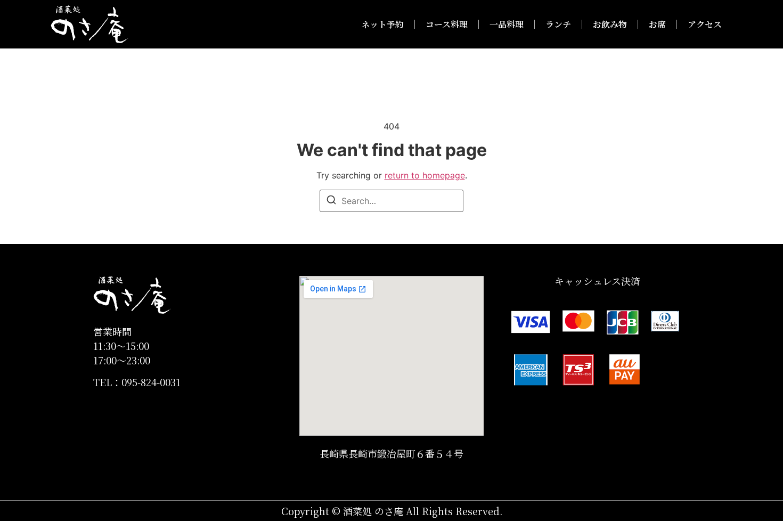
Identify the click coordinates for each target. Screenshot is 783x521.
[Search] (331, 201)
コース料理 (447, 24)
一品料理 (507, 24)
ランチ (558, 24)
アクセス (705, 24)
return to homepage (425, 175)
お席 (657, 24)
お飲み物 (610, 24)
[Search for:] (391, 201)
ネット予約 (382, 24)
